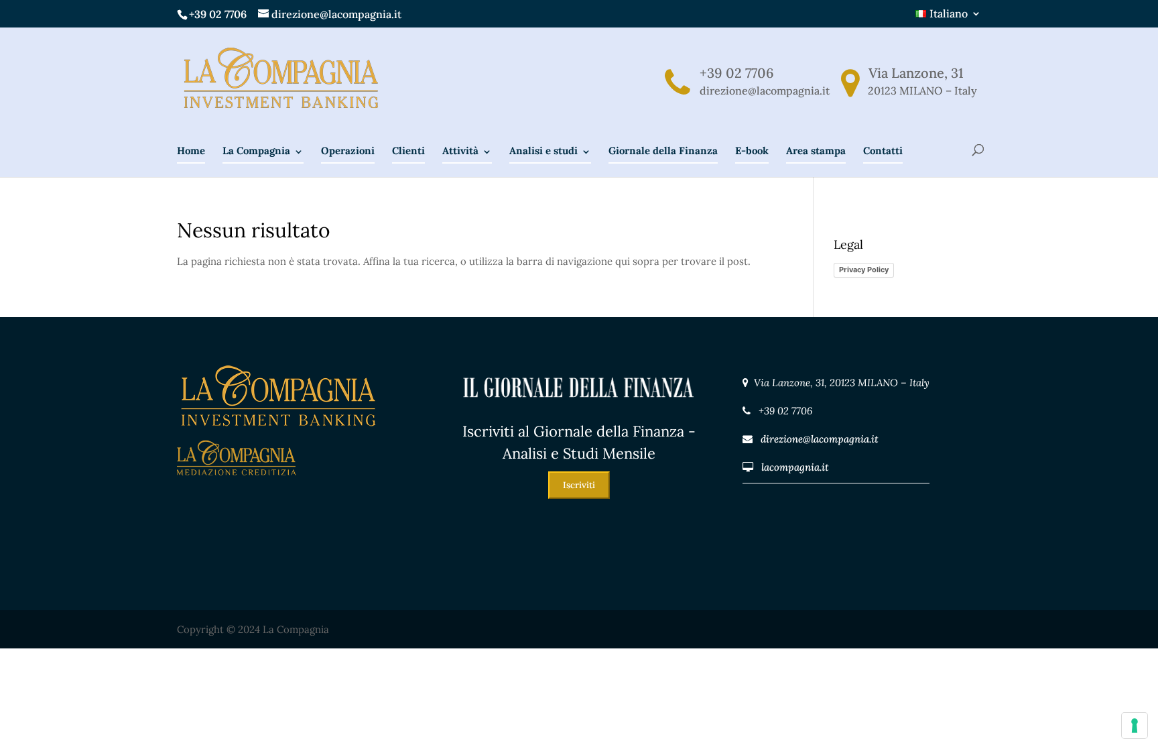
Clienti (408, 150)
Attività (460, 150)
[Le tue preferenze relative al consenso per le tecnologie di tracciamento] (1134, 725)
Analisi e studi (543, 150)
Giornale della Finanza (663, 150)
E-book (752, 150)
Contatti (883, 150)
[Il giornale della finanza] (579, 411)
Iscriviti (579, 485)
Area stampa (816, 150)
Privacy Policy (864, 269)
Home (191, 150)
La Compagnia (256, 150)
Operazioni (348, 150)
